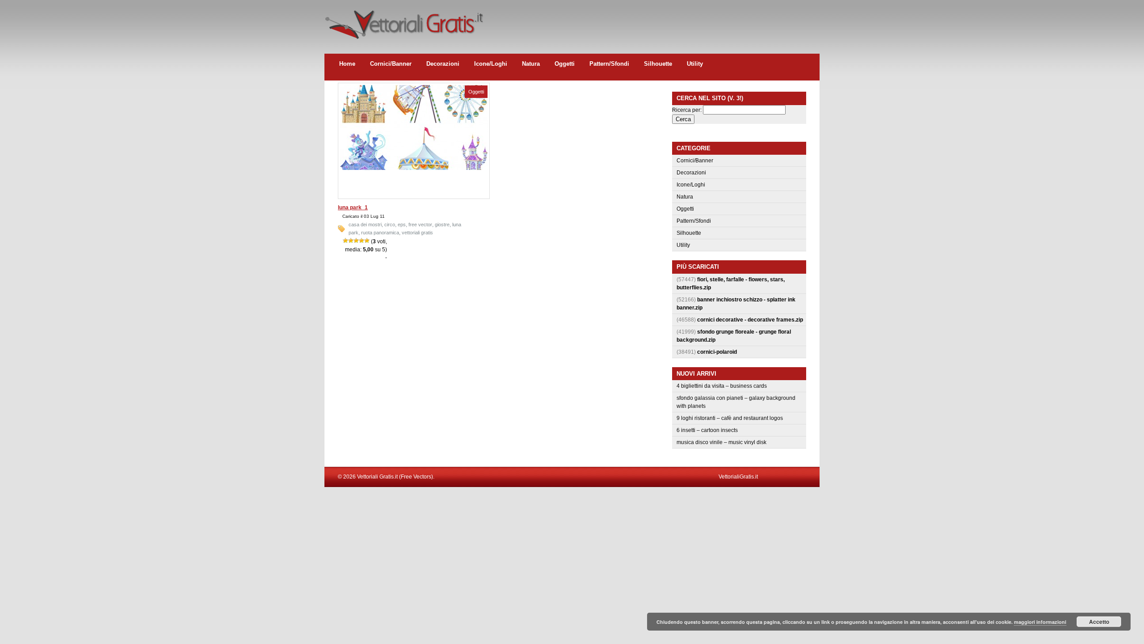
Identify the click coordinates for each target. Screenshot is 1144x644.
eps (402, 224)
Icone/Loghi (490, 63)
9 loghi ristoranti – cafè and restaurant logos (730, 418)
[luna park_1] (414, 168)
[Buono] (361, 240)
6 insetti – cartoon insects (707, 430)
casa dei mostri (365, 224)
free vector (420, 224)
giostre (442, 224)
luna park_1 (353, 207)
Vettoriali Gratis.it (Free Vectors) (403, 22)
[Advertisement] (657, 20)
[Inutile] (345, 240)
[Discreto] (356, 240)
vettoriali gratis (417, 232)
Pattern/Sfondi (609, 63)
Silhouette (658, 63)
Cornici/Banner (391, 63)
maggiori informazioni (1040, 622)
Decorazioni (442, 63)
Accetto (1099, 622)
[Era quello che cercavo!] (367, 240)
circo (389, 224)
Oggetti (565, 63)
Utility (695, 63)
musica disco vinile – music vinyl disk (721, 442)
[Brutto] (350, 240)
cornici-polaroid (717, 352)
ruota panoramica (380, 232)
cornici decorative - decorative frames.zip (750, 320)
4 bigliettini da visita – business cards (722, 386)
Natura (531, 63)
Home (347, 63)
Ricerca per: (687, 110)
